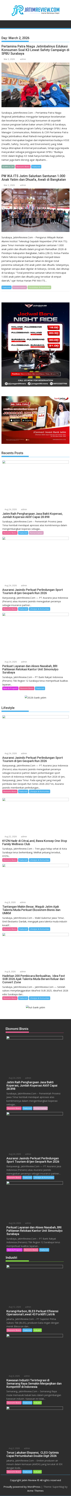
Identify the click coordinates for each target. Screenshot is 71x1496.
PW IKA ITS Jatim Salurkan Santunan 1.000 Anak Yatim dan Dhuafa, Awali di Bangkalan (33, 177)
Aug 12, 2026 (14, 1307)
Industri (37, 1330)
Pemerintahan (19, 287)
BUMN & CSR (8, 166)
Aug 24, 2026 (10, 509)
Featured (36, 166)
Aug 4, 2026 (14, 1376)
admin (23, 59)
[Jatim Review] (4, 23)
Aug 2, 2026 (14, 1448)
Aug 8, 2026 (10, 902)
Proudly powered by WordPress (21, 1486)
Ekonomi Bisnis (23, 166)
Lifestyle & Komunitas (39, 609)
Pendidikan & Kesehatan (39, 287)
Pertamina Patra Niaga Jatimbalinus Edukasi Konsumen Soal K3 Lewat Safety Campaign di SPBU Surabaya (35, 49)
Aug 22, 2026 (10, 836)
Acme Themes (35, 1490)
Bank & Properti (10, 688)
